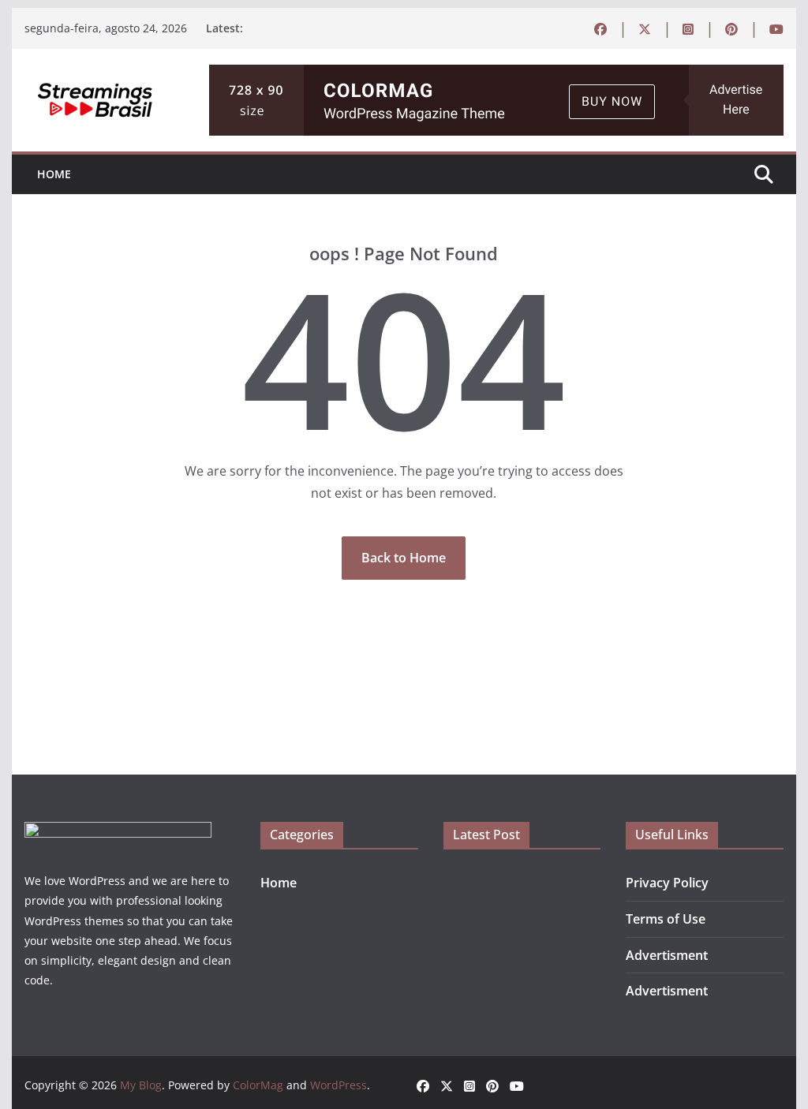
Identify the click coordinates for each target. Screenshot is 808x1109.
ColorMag (258, 1084)
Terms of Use (665, 919)
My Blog (141, 1084)
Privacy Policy (667, 882)
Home (54, 173)
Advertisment (667, 955)
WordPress (338, 1084)
